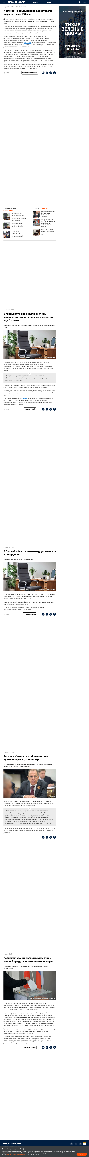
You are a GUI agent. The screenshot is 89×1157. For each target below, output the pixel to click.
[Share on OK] (46, 72)
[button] (4, 2)
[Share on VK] (43, 72)
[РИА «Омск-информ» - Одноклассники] (75, 1143)
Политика (22, 7)
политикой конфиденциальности (15, 1154)
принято (24, 398)
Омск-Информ (16, 2)
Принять (81, 1154)
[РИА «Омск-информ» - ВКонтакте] (71, 1143)
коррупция (9, 210)
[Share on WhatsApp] (54, 72)
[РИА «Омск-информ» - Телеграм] (80, 1143)
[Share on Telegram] (50, 72)
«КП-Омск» (27, 42)
